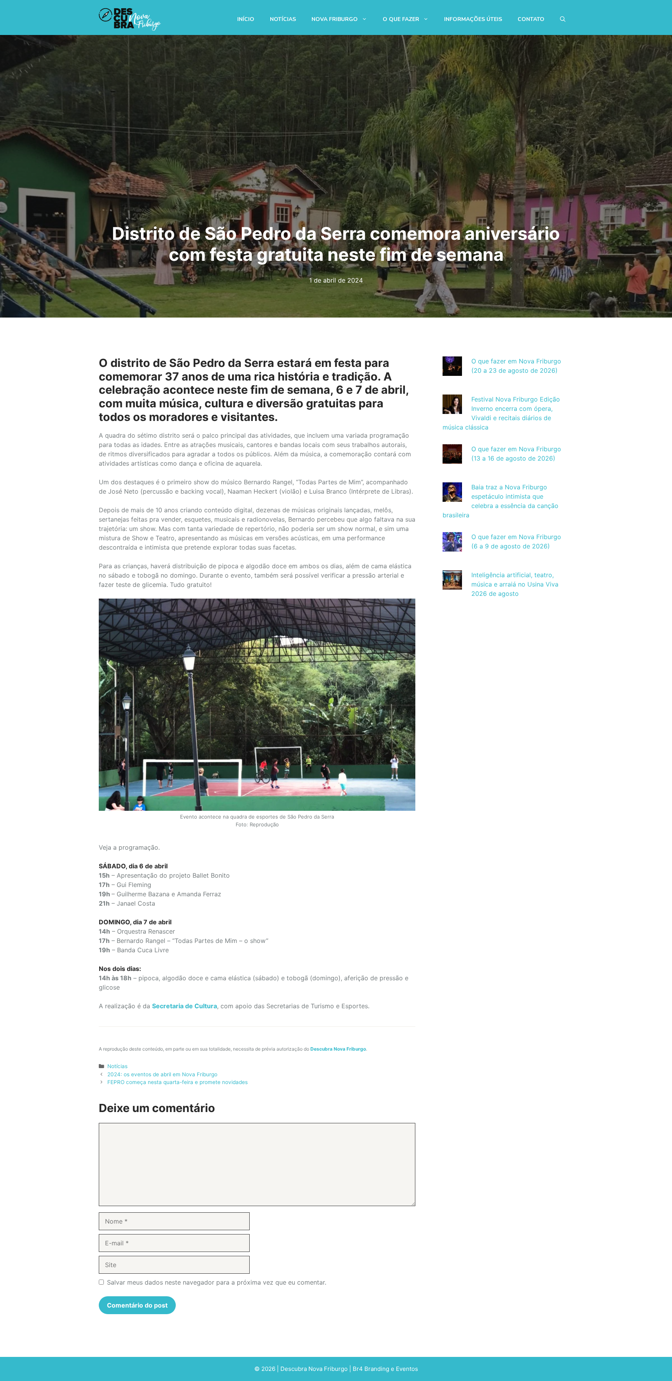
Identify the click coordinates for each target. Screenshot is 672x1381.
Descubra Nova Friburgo (338, 1049)
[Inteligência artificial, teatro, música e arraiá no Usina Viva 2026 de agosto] (452, 585)
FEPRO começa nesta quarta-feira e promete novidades (177, 1082)
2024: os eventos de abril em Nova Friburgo (162, 1074)
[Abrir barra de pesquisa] (562, 19)
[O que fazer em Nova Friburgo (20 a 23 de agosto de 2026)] (452, 371)
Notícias (283, 19)
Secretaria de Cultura (184, 1006)
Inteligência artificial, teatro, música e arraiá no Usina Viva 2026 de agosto (514, 584)
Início (245, 19)
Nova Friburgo (335, 19)
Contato (531, 19)
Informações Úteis (473, 19)
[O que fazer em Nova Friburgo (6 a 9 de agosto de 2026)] (452, 547)
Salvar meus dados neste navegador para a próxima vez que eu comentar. (216, 1282)
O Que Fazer (401, 19)
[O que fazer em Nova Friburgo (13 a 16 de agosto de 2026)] (452, 459)
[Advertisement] (502, 674)
